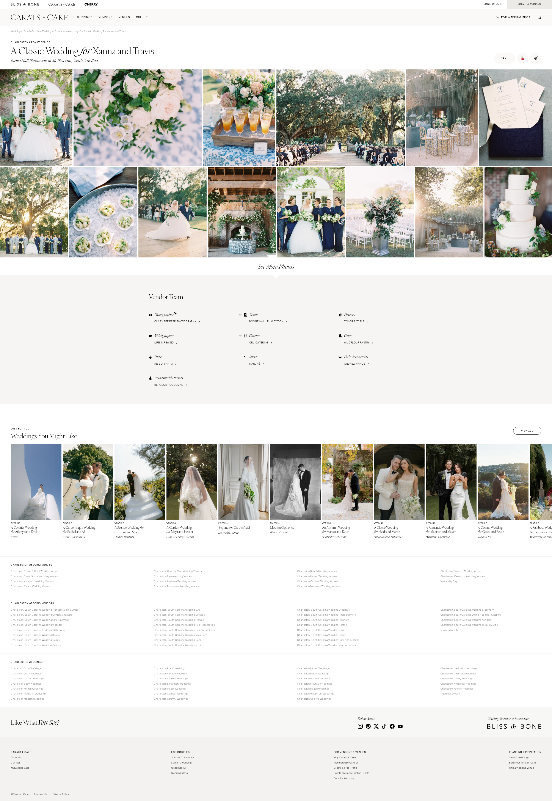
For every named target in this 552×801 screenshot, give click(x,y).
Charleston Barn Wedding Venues (173, 576)
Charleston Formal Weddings (27, 688)
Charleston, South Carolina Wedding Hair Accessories (184, 625)
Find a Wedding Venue (521, 768)
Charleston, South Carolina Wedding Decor (178, 640)
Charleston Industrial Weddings (28, 693)
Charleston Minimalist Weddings (459, 673)
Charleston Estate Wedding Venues (30, 586)
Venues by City (449, 581)
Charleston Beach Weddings (313, 688)
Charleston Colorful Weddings (314, 699)
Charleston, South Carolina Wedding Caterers (37, 645)
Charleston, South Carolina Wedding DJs (177, 609)
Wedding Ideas (179, 773)
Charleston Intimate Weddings (171, 678)
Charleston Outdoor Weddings (171, 693)
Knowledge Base (20, 768)
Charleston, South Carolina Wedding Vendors (466, 620)
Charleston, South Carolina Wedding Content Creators (41, 614)
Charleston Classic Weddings (27, 678)
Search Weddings (519, 757)
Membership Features (346, 762)
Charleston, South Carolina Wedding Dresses (179, 614)
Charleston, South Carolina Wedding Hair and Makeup (184, 630)
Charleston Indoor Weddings (170, 688)
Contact (15, 762)
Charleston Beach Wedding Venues (317, 571)
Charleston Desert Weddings (313, 668)
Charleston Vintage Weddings (170, 673)
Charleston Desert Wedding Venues (317, 576)
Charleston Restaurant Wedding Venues (176, 586)
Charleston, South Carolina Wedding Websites (37, 625)
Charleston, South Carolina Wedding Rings (321, 630)
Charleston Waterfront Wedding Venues (463, 576)
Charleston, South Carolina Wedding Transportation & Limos (44, 609)
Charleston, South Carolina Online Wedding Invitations (471, 614)
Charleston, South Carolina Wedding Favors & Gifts (469, 625)
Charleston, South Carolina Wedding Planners (323, 620)
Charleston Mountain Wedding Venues (318, 586)
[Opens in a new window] (25, 4)
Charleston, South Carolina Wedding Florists (179, 620)
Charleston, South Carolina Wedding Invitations (180, 635)
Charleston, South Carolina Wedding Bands (35, 635)
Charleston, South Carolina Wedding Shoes (321, 635)
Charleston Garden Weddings (313, 678)
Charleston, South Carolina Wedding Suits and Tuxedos (328, 640)
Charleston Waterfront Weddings (315, 693)
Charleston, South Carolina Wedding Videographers (326, 645)
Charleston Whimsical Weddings (459, 683)
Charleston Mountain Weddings (314, 683)
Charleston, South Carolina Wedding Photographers (326, 614)
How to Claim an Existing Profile (351, 773)
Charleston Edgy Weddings (26, 683)
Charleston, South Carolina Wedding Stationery (467, 609)
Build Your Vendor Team (522, 762)
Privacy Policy (61, 794)
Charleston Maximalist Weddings (459, 668)
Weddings (85, 17)
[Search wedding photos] (91, 4)
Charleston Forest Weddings (313, 673)
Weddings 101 (178, 768)
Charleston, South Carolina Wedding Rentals (322, 625)
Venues (124, 17)
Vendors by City (449, 630)
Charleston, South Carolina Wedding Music (178, 645)
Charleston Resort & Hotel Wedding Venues (35, 571)
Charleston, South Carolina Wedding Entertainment (40, 620)
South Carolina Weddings (38, 31)
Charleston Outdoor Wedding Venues (461, 571)
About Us (16, 757)
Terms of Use (41, 794)
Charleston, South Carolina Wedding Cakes (35, 640)
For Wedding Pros (515, 17)
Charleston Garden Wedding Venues (317, 581)
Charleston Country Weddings (171, 699)
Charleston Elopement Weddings (172, 683)
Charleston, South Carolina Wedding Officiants (323, 609)
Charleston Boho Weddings (26, 668)
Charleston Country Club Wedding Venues (178, 571)
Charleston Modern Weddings (27, 699)
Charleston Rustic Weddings (170, 668)
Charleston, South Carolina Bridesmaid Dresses (37, 630)
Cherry (142, 17)
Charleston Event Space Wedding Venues (34, 576)
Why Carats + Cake (345, 757)
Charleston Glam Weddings (26, 673)
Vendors (106, 17)
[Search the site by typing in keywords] (537, 17)
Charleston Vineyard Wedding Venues (32, 581)
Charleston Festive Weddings (457, 688)
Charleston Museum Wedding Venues (175, 581)
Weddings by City (450, 693)
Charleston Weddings (67, 31)
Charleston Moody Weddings (457, 678)
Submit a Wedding (181, 762)
